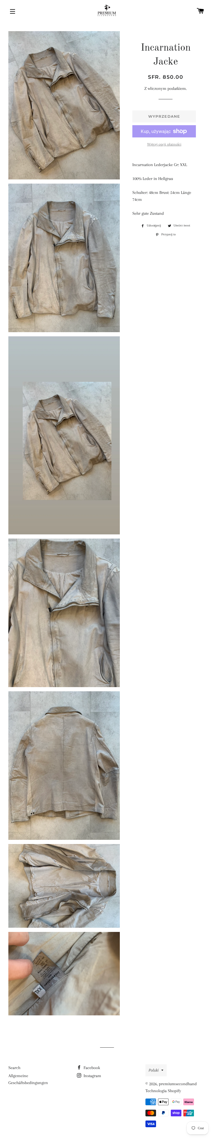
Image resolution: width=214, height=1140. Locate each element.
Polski (154, 1070)
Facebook (91, 1067)
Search (14, 1067)
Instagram (91, 1075)
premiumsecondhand (178, 1083)
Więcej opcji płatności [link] (164, 144)
